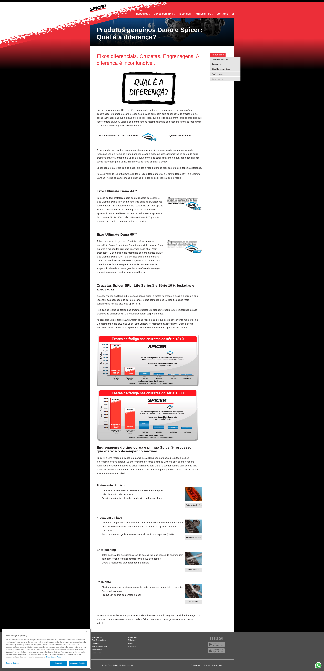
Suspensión (217, 79)
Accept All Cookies (77, 663)
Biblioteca (132, 640)
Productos (142, 14)
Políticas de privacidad (213, 665)
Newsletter (132, 647)
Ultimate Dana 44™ (176, 174)
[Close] (86, 632)
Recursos (185, 14)
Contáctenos (196, 665)
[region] (46, 649)
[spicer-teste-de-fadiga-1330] (148, 415)
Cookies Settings (12, 663)
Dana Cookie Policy (54, 657)
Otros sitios (204, 14)
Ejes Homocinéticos (221, 69)
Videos (130, 643)
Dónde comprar (164, 14)
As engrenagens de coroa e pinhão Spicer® (149, 462)
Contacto (223, 14)
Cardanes (216, 64)
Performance (217, 74)
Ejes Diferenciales (220, 59)
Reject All (58, 663)
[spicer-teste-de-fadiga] (148, 360)
